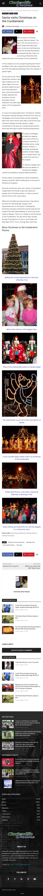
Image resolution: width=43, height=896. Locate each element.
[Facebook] (8, 879)
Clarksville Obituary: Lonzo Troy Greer (27, 662)
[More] (37, 32)
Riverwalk (19, 545)
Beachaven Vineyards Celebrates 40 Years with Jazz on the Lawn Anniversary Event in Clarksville (26, 744)
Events (11, 13)
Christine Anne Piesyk (12, 26)
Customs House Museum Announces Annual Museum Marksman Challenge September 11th (27, 772)
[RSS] (21, 879)
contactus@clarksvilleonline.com (20, 864)
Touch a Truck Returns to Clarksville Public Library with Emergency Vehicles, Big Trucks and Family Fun (27, 723)
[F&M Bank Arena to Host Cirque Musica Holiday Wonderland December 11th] (8, 784)
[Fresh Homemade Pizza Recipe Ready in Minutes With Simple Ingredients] (8, 630)
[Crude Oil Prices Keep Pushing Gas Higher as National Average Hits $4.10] (8, 608)
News (16, 13)
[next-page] (6, 637)
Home (4, 10)
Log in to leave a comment (21, 650)
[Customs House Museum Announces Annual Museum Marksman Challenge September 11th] (8, 773)
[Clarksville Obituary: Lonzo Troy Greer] (8, 665)
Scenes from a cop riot (10, 566)
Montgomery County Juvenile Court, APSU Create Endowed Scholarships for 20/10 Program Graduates (27, 686)
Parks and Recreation (9, 545)
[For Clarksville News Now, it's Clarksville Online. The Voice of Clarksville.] (21, 835)
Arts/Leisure (10, 10)
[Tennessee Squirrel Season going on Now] (8, 619)
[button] (40, 3)
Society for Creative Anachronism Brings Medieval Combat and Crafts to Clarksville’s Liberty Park (28, 733)
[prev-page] (3, 637)
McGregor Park (30, 542)
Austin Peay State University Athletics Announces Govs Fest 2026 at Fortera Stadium (27, 761)
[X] (28, 879)
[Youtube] (35, 879)
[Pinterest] (15, 879)
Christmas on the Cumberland (16, 542)
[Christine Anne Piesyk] (3, 26)
